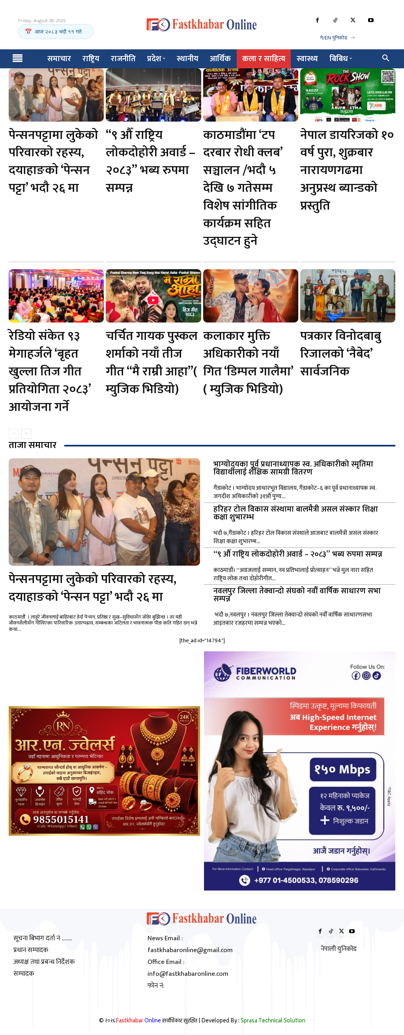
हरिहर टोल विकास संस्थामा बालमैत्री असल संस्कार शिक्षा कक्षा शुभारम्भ (295, 513)
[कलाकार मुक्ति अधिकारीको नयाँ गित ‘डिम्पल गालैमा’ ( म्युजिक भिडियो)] (250, 295)
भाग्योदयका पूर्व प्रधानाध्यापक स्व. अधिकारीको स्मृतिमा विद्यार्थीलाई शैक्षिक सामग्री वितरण (293, 468)
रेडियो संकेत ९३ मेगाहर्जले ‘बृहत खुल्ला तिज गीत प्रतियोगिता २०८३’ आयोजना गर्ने (50, 371)
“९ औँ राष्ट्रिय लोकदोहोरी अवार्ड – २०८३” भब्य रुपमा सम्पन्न (150, 162)
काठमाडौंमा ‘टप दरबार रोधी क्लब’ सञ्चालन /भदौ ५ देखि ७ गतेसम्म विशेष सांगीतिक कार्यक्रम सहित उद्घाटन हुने (242, 188)
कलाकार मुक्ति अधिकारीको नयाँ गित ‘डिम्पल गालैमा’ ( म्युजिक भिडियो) (248, 362)
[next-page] (26, 434)
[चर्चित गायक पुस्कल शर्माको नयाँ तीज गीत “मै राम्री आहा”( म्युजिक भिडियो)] (153, 295)
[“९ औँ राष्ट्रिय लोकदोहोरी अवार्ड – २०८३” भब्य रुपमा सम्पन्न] (153, 95)
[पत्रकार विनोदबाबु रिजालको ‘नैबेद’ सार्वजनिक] (347, 295)
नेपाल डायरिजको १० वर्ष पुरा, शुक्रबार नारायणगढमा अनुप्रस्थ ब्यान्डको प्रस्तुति (347, 170)
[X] (353, 21)
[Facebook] (317, 21)
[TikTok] (335, 21)
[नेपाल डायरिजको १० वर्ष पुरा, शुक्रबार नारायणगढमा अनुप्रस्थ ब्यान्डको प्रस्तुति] (347, 95)
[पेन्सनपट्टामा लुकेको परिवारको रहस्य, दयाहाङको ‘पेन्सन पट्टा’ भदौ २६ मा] (56, 95)
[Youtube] (371, 21)
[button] (385, 58)
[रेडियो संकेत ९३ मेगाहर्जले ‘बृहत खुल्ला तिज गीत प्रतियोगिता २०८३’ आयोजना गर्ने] (56, 295)
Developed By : (253, 1021)
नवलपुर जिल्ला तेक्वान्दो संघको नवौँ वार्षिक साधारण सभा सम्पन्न (297, 595)
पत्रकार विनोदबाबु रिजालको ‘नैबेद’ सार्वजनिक (340, 354)
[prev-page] (14, 434)
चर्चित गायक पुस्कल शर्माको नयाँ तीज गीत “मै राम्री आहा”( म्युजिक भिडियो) (152, 362)
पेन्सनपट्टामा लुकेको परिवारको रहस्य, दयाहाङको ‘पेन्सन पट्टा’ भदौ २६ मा (53, 162)
